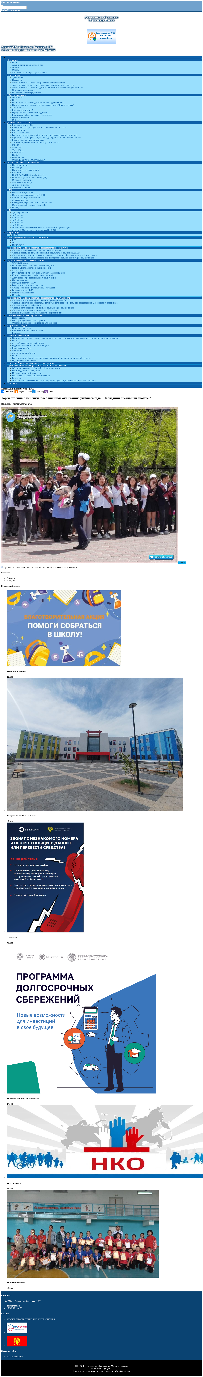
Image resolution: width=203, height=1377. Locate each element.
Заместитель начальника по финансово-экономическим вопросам (43, 85)
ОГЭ (14, 242)
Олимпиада (17, 97)
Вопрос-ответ (18, 130)
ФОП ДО (16, 150)
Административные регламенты (27, 65)
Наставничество (19, 280)
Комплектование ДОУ (22, 125)
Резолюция (17, 378)
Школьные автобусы (21, 348)
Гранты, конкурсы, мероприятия (27, 285)
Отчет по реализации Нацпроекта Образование (34, 323)
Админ (11, 389)
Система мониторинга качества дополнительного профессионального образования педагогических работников (65, 303)
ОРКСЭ (16, 120)
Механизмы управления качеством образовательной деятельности (38, 298)
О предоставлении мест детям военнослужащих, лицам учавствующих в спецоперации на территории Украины (65, 338)
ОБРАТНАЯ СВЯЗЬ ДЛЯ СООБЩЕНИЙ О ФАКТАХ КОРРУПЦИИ (31, 1319)
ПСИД (15, 207)
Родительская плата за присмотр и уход (30, 345)
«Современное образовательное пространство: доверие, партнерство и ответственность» (54, 380)
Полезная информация (18, 335)
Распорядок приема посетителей (27, 330)
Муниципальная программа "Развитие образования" (37, 313)
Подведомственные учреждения (27, 92)
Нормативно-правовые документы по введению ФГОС (38, 102)
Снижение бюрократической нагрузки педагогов (30, 363)
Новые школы (18, 318)
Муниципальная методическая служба (25, 260)
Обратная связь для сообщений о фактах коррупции (36, 368)
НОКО (15, 155)
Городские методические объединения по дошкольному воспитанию (44, 135)
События (11, 578)
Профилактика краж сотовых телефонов (31, 375)
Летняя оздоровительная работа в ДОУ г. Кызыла (35, 142)
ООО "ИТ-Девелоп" (15, 1357)
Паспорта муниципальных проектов (29, 320)
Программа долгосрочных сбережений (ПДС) (23, 1098)
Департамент (18, 77)
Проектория (17, 167)
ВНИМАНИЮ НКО (14, 1183)
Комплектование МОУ (23, 110)
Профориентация (20, 165)
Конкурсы (11, 580)
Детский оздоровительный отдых (28, 343)
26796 (31, 389)
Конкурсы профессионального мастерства (32, 115)
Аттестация (17, 270)
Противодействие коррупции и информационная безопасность (37, 365)
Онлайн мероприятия (22, 180)
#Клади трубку (12, 937)
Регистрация (13, 10)
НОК (9, 210)
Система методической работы (26, 305)
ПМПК (10, 190)
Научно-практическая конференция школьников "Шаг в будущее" (43, 105)
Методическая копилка (23, 293)
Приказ (15, 340)
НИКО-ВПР (18, 245)
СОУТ (15, 235)
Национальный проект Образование (24, 315)
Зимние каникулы (20, 185)
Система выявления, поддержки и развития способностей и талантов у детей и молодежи (54, 255)
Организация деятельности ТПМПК (29, 195)
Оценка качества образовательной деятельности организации (41, 227)
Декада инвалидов (21, 200)
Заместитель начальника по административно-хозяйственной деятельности (47, 87)
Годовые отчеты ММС (22, 290)
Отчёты (15, 67)
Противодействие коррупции (26, 370)
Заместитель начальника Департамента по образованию (38, 82)
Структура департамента (23, 90)
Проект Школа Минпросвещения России (31, 268)
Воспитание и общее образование (23, 162)
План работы (18, 157)
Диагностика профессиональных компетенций (34, 278)
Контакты (16, 333)
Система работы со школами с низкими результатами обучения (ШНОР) (46, 253)
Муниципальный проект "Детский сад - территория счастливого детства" (47, 137)
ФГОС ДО (17, 147)
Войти (4, 10)
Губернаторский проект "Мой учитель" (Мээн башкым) (38, 273)
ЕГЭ (14, 240)
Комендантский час (21, 187)
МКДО (15, 145)
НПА (14, 62)
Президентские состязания (16, 1282)
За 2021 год (17, 217)
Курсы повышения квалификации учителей (33, 275)
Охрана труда (13, 232)
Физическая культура (22, 182)
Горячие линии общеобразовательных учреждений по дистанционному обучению (51, 358)
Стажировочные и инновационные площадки (34, 288)
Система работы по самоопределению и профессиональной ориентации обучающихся (53, 258)
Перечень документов (22, 192)
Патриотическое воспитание (25, 170)
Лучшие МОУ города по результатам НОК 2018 (34, 230)
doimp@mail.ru (13, 1306)
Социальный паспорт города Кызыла (29, 72)
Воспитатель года (20, 132)
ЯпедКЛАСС (18, 107)
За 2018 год (17, 225)
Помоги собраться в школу (16, 671)
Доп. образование (20, 212)
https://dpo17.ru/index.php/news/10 (16, 404)
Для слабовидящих (10, 2)
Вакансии (12, 383)
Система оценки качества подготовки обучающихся (36, 250)
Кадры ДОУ (17, 152)
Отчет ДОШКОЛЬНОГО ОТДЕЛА (28, 160)
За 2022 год (17, 215)
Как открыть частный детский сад (28, 140)
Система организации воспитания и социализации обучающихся (43, 308)
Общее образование (16, 95)
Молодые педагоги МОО (24, 283)
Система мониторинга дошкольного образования (35, 310)
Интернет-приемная (21, 328)
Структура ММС (20, 263)
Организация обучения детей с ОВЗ (29, 205)
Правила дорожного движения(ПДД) (29, 177)
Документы (12, 60)
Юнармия (16, 172)
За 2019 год (17, 222)
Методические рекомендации (26, 197)
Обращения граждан (17, 325)
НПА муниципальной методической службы (33, 265)
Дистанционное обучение (24, 353)
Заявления (17, 350)
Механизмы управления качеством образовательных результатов (37, 248)
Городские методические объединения (30, 112)
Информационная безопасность (27, 373)
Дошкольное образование (19, 122)
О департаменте (15, 75)
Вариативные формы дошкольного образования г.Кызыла (39, 127)
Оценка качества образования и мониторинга (28, 238)
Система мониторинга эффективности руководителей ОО (39, 300)
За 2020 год (17, 220)
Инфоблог (17, 295)
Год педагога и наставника (24, 360)
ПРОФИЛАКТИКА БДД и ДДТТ (28, 175)
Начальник (17, 80)
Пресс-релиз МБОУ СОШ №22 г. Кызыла (21, 815)
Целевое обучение (20, 117)
